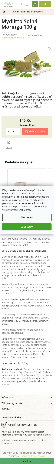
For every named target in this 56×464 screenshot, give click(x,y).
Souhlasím (27, 227)
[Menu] (45, 4)
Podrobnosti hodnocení (12, 37)
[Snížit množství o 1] (8, 131)
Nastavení (27, 217)
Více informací (10, 209)
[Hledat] (23, 4)
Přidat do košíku (37, 131)
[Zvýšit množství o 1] (18, 131)
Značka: (34, 35)
